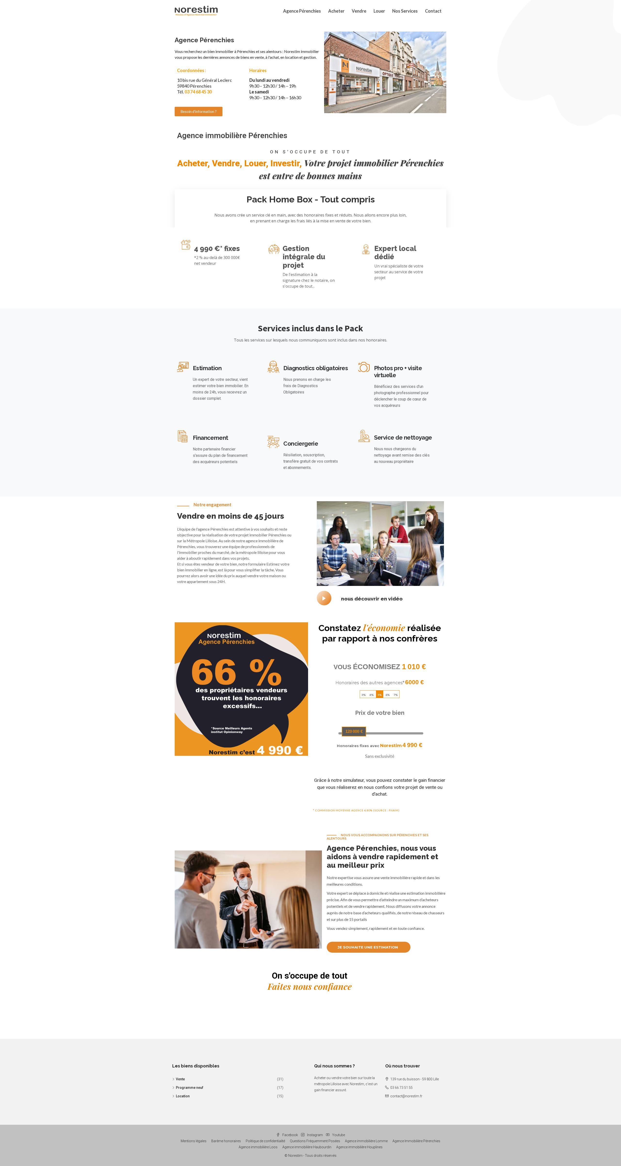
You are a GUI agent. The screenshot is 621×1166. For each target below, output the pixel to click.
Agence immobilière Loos (258, 1147)
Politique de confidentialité (265, 1141)
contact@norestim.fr (406, 1096)
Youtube (338, 1135)
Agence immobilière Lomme (366, 1141)
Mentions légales (193, 1141)
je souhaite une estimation (368, 947)
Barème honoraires (226, 1141)
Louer (379, 11)
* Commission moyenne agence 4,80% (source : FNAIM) (356, 810)
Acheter (336, 11)
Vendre (359, 11)
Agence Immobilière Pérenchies (416, 1141)
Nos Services (405, 11)
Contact (433, 11)
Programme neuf (189, 1088)
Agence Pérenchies (302, 11)
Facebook (290, 1135)
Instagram (315, 1135)
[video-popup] (324, 598)
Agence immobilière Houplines (359, 1147)
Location (183, 1096)
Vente (180, 1079)
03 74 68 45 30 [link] (198, 91)
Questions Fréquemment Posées (315, 1141)
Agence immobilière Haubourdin (306, 1147)
